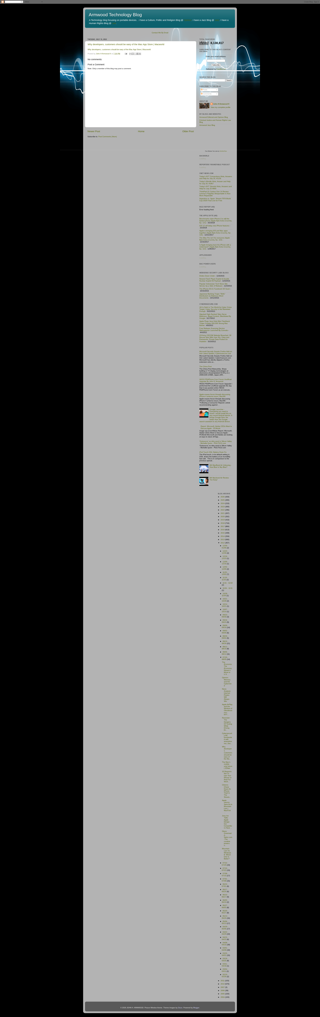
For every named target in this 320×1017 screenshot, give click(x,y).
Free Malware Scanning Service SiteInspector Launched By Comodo (213, 329)
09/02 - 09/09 (225, 632)
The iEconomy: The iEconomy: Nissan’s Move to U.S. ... (227, 668)
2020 (223, 517)
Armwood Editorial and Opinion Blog (213, 117)
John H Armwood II (221, 104)
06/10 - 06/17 (225, 896)
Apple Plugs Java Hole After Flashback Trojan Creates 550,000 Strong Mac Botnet (214, 323)
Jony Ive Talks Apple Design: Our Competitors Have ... (227, 822)
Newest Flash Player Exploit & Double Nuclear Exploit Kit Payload (214, 280)
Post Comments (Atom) (107, 137)
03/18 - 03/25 (225, 959)
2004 (223, 997)
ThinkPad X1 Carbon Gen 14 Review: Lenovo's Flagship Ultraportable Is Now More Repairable (214, 194)
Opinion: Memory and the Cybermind (227, 682)
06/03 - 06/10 (225, 901)
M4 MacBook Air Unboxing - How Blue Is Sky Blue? (221, 466)
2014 (223, 536)
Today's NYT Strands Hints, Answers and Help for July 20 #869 (215, 187)
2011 (223, 981)
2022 (223, 510)
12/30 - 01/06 (225, 547)
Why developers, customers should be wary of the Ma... (227, 753)
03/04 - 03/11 (225, 970)
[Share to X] (135, 54)
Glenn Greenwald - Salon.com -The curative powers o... (227, 838)
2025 (223, 500)
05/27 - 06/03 (225, 906)
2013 (223, 540)
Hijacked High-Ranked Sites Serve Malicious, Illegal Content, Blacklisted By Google (215, 316)
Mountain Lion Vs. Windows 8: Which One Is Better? (226, 854)
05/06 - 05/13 (225, 922)
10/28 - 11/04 (225, 595)
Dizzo (180, 1008)
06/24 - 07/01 (225, 885)
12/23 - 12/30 (225, 552)
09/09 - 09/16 (225, 626)
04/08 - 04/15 (225, 944)
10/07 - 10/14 (225, 610)
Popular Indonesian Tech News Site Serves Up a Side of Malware (213, 285)
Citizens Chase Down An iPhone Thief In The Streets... (226, 791)
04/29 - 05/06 (225, 928)
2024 (223, 503)
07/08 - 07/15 (225, 874)
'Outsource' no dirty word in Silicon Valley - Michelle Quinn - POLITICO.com (215, 442)
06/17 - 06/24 (225, 890)
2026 (223, 497)
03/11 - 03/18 (225, 965)
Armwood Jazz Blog (207, 125)
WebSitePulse (223, 151)
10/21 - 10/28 (225, 600)
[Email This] (130, 54)
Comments (207, 94)
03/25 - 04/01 (225, 954)
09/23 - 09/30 (225, 616)
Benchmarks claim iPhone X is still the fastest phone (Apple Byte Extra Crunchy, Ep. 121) (215, 221)
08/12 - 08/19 (225, 648)
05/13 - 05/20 (225, 917)
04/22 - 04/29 (225, 933)
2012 (223, 543)
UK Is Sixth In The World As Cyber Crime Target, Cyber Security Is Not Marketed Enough (215, 309)
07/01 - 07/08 (225, 880)
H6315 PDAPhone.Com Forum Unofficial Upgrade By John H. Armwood (215, 380)
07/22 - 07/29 (225, 864)
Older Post (188, 131)
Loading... (203, 159)
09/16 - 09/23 (225, 621)
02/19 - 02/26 (225, 975)
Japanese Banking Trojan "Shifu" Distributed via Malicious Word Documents (212, 296)
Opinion (188, 20)
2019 (223, 520)
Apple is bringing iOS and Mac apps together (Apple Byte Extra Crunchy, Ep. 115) (215, 233)
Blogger (196, 1008)
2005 (223, 994)
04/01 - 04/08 (225, 949)
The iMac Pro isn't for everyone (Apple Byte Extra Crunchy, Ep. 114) (214, 239)
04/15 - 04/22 (225, 938)
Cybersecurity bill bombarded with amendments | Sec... (227, 738)
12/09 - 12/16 (225, 563)
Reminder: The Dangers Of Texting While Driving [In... (227, 724)
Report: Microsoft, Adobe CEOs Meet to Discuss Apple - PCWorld (216, 427)
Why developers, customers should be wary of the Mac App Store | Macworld (126, 44)
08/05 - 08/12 (225, 653)
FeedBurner (221, 69)
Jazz (217, 20)
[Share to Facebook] (137, 54)
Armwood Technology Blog (115, 14)
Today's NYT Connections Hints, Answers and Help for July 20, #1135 (215, 177)
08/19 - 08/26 (225, 642)
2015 (223, 533)
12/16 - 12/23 (225, 557)
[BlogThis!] (133, 54)
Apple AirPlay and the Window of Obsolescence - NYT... (227, 710)
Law (114, 23)
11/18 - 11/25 (225, 579)
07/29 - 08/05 (225, 658)
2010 (223, 984)
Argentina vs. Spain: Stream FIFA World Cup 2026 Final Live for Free (215, 200)
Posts (204, 90)
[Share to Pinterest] (140, 54)
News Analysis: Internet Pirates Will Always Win (226, 695)
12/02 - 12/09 (225, 568)
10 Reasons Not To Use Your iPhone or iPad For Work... (227, 777)
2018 (223, 523)
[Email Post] (126, 54)
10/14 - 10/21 (225, 605)
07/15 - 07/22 (225, 869)
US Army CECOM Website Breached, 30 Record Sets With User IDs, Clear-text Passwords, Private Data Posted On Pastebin (215, 338)
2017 (223, 526)
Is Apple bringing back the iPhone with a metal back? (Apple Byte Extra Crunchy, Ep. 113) (215, 247)
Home (141, 131)
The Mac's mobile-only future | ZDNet (227, 765)
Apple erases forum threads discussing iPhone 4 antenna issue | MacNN (214, 395)
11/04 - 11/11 (227, 588)
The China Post (205, 366)
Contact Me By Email (160, 33)
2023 (223, 507)
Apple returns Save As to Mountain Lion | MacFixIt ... (227, 806)
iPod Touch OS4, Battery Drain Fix (212, 452)
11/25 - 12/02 (225, 573)
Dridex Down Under (207, 276)
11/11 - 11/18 (227, 583)
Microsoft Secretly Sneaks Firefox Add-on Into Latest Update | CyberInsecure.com (215, 352)
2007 (223, 987)
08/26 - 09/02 (225, 637)
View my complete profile (220, 107)
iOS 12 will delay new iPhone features (214, 226)
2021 (223, 513)
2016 (223, 530)
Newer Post (94, 131)
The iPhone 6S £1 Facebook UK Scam (214, 289)
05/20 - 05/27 (225, 912)
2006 (223, 990)
